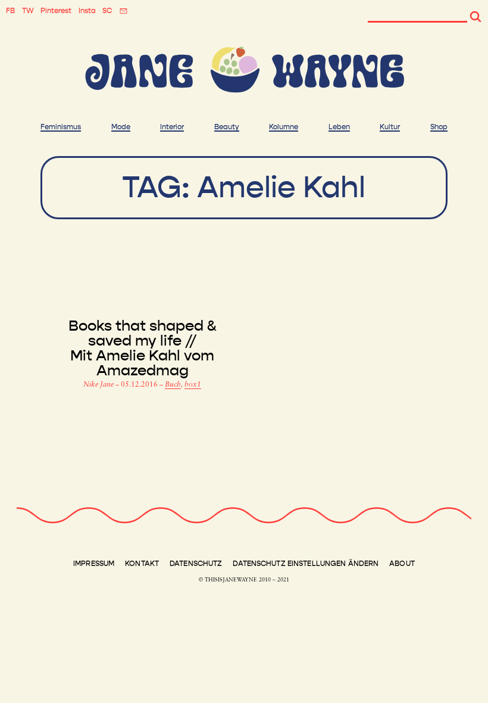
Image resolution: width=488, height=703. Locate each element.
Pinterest (55, 11)
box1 (192, 384)
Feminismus (60, 127)
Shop (439, 127)
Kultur (390, 127)
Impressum (93, 563)
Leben (339, 127)
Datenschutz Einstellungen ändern (305, 563)
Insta (87, 11)
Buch (173, 384)
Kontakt (142, 563)
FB (10, 11)
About (402, 563)
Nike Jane (99, 384)
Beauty (226, 127)
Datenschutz (196, 563)
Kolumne (283, 127)
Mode (120, 127)
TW (28, 11)
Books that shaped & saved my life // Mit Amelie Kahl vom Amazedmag (142, 348)
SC (107, 11)
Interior (172, 127)
